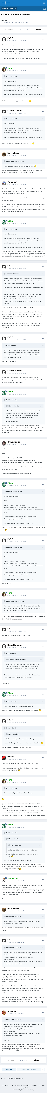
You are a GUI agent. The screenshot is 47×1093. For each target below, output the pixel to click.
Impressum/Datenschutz (21, 1085)
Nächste (38, 30)
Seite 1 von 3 (24, 30)
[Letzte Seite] (44, 30)
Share (10, 1069)
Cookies (42, 1085)
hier (17, 101)
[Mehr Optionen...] (43, 39)
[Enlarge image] (30, 101)
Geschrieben (16, 40)
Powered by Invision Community (23, 1090)
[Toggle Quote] (5, 76)
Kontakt (34, 1085)
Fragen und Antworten (20, 22)
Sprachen (5, 1085)
